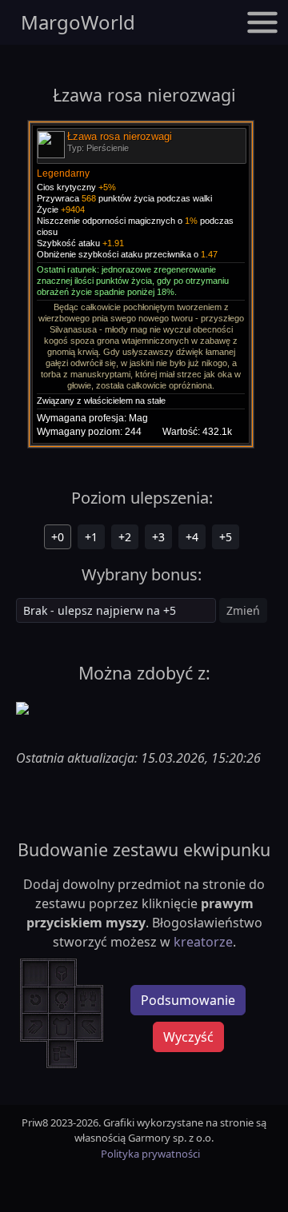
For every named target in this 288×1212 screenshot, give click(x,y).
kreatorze (203, 942)
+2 (124, 536)
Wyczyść (188, 1037)
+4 (192, 536)
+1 (91, 536)
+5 (225, 536)
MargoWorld (78, 22)
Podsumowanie (188, 1000)
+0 (57, 536)
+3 (158, 536)
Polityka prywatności (150, 1153)
